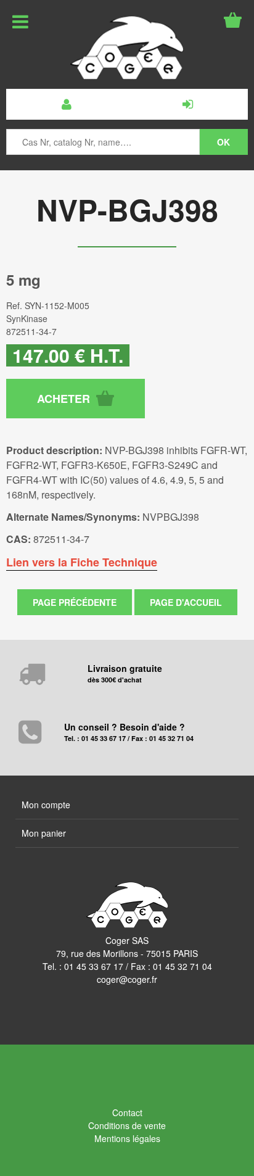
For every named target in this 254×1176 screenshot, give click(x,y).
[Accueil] (127, 47)
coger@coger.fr (127, 979)
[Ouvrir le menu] (20, 21)
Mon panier (44, 833)
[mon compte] (66, 104)
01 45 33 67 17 (93, 966)
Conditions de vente (127, 1125)
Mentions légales (127, 1138)
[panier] (233, 20)
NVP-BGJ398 (127, 209)
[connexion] (187, 104)
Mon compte (46, 804)
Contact (127, 1112)
